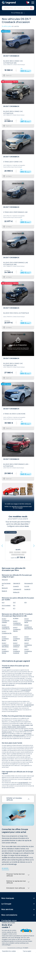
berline (30, 683)
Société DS (27, 589)
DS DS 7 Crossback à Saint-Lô (27, 638)
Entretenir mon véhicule (15, 888)
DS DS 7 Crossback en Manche (17, 629)
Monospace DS (28, 583)
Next (34, 545)
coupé (12, 685)
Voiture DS (5, 579)
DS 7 (14, 602)
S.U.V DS (26, 586)
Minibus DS (16, 592)
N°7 (14, 608)
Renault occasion (29, 730)
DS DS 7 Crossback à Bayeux (5, 638)
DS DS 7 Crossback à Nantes (16, 638)
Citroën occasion (25, 725)
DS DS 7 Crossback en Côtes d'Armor (6, 626)
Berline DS (5, 588)
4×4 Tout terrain (23, 683)
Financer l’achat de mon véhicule (15, 875)
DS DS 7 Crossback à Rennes (5, 651)
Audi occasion (27, 733)
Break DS (4, 591)
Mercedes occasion (7, 735)
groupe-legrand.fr (26, 690)
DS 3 (3, 602)
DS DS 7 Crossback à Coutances (16, 651)
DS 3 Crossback (6, 605)
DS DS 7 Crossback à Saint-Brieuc (5, 644)
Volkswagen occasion (19, 735)
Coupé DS (16, 586)
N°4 (14, 605)
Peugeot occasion (7, 731)
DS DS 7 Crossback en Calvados (5, 620)
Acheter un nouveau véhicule (14, 799)
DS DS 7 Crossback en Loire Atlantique (17, 622)
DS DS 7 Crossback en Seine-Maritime (28, 626)
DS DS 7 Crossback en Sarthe (28, 620)
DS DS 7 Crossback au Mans (28, 644)
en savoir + (5, 868)
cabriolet (8, 685)
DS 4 (3, 608)
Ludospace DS (17, 589)
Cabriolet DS (16, 583)
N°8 (25, 602)
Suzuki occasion (21, 726)
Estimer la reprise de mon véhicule (16, 882)
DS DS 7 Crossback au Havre (28, 651)
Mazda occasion (11, 726)
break (3, 685)
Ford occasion (16, 725)
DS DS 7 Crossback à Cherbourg (16, 644)
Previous (2, 545)
